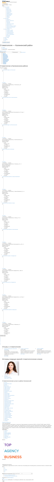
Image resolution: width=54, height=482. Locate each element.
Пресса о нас (6, 434)
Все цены (8, 36)
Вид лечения (23, 52)
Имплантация (8, 10)
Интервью (6, 39)
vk (4, 468)
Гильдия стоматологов (24, 348)
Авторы (5, 431)
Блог (5, 40)
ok (4, 470)
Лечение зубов (8, 11)
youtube (5, 469)
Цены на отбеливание (10, 34)
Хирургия (8, 16)
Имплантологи (8, 24)
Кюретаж (5, 392)
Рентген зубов (6, 409)
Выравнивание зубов (8, 383)
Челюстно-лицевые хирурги (11, 25)
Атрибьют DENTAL (40, 348)
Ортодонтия (8, 12)
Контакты (5, 438)
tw (4, 471)
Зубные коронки (7, 387)
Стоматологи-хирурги (10, 23)
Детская (7, 7)
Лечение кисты (6, 397)
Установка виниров (7, 414)
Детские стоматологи (10, 20)
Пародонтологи (9, 28)
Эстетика (8, 17)
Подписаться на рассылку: (7, 473)
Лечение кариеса (7, 396)
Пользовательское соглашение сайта (10, 476)
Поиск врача (6, 18)
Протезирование (9, 14)
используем (6, 479)
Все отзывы (6, 356)
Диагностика (8, 9)
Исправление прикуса (8, 391)
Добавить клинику (3, 51)
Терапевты (8, 22)
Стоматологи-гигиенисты (10, 26)
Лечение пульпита (7, 398)
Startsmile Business (7, 433)
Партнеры (6, 435)
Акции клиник (6, 37)
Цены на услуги (7, 29)
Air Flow (5, 382)
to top (3, 478)
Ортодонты (8, 19)
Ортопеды (8, 21)
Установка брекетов (9, 33)
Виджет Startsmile (7, 437)
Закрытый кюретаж (7, 386)
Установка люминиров (8, 415)
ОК (3, 481)
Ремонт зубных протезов (8, 407)
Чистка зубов (6, 419)
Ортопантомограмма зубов (9, 400)
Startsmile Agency (10, 477)
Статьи (5, 38)
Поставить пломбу (9, 30)
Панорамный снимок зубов (9, 403)
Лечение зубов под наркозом (9, 395)
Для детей (8, 35)
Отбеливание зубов (7, 401)
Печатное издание (7, 432)
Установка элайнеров (8, 417)
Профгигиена (8, 15)
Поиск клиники (6, 6)
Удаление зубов (7, 412)
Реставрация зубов (7, 410)
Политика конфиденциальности (9, 474)
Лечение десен (7, 393)
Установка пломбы (7, 416)
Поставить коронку (9, 31)
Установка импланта (10, 32)
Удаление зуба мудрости (8, 411)
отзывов (3, 82)
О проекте (6, 430)
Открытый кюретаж (7, 402)
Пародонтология (9, 13)
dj (4, 467)
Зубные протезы (7, 388)
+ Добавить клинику (6, 42)
